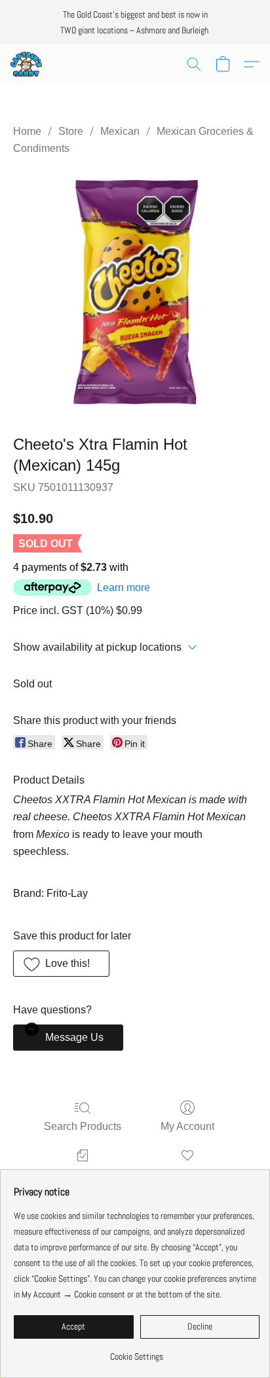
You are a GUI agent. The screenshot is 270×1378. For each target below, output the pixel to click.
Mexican (120, 131)
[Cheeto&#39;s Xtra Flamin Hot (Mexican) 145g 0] (135, 292)
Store (70, 131)
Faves (187, 1174)
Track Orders (83, 1174)
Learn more (123, 587)
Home (27, 131)
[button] (26, 64)
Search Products (82, 1126)
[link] (137, 1351)
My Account (187, 1126)
